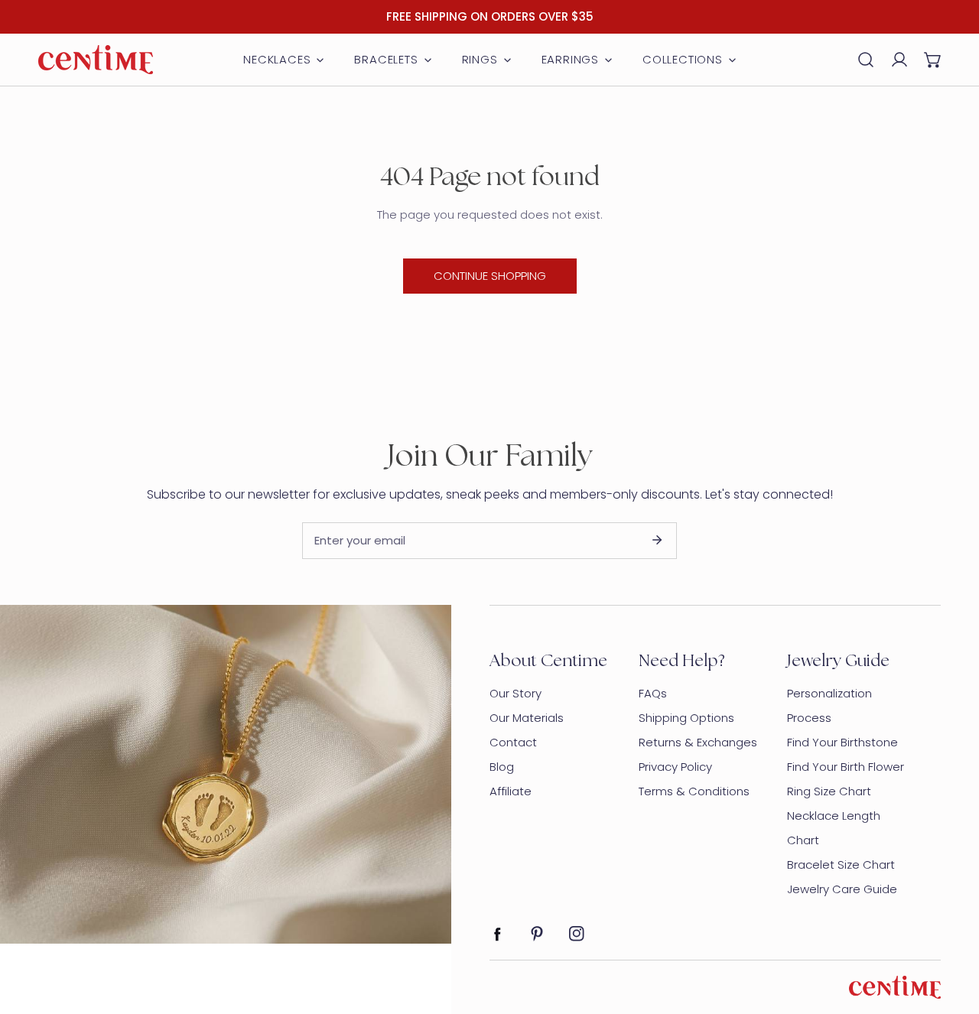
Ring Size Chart (829, 791)
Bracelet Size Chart (841, 864)
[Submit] (657, 539)
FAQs (653, 693)
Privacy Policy (675, 767)
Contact (513, 742)
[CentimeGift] (95, 59)
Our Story (516, 693)
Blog (502, 767)
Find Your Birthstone (842, 742)
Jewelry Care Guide (842, 889)
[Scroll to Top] (951, 933)
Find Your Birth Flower (845, 767)
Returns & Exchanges (698, 742)
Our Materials (527, 718)
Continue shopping (490, 276)
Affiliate (511, 791)
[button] (933, 59)
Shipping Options (686, 718)
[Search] (866, 59)
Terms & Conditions (694, 791)
